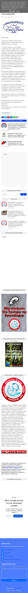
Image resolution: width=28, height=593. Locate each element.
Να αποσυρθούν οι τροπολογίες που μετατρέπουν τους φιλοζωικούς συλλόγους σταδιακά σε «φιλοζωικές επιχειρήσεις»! (16, 204)
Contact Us (18, 590)
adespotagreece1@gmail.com (13, 467)
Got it (18, 11)
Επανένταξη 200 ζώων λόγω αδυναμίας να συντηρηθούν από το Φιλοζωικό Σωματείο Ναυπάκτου (16, 135)
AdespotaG (7, 553)
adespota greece (8, 556)
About (13, 590)
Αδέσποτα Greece (8, 549)
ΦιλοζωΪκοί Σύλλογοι (6, 112)
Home (8, 590)
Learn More (12, 11)
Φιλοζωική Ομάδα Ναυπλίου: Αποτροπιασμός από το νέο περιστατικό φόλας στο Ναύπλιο (16, 143)
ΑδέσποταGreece (6, 17)
